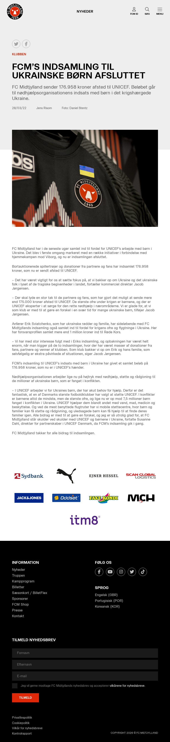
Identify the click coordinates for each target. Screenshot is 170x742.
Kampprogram (23, 581)
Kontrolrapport (22, 733)
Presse (17, 610)
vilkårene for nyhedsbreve (127, 686)
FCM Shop (20, 604)
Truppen (18, 575)
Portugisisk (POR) (109, 601)
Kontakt (18, 616)
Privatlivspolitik (22, 717)
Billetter (18, 587)
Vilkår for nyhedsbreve (27, 728)
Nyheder (18, 570)
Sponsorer (20, 599)
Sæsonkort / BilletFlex (29, 593)
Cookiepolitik (21, 723)
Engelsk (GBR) (106, 595)
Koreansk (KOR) (107, 607)
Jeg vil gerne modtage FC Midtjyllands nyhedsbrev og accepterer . (83, 686)
